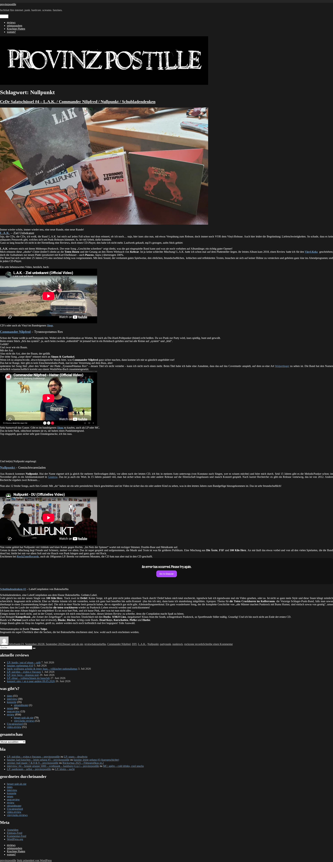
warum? (11, 31)
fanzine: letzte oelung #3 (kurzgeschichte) (96, 759)
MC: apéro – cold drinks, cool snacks (123, 766)
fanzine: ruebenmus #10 (20, 665)
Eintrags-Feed (14, 832)
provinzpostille (8, 4)
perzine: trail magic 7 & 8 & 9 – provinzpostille (32, 762)
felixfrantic (15, 644)
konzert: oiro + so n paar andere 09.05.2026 (31, 681)
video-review (14, 727)
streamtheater (21, 705)
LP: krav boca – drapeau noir (23, 674)
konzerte (11, 702)
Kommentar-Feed (16, 836)
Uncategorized (15, 723)
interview (12, 698)
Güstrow (52, 476)
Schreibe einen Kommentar (218, 644)
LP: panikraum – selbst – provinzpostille (29, 769)
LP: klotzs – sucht (65, 769)
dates (9, 695)
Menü (4, 16)
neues (10, 708)
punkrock (177, 644)
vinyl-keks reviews (24, 720)
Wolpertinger (282, 366)
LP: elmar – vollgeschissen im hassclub (28, 678)
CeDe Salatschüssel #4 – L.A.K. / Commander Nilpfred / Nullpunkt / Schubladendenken (77, 101)
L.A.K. (142, 644)
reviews (11, 22)
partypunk (165, 644)
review (88, 644)
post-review (13, 711)
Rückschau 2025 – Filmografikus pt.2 (83, 762)
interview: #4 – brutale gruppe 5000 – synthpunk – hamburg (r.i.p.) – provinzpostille (53, 766)
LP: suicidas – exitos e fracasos (24, 671)
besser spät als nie (73, 644)
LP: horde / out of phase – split (24, 662)
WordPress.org (15, 839)
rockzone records (193, 644)
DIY (134, 644)
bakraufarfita (99, 644)
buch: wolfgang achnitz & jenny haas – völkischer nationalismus (42, 668)
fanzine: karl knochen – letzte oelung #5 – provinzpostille (38, 759)
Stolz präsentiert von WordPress (34, 860)
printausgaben (14, 25)
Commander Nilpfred (119, 644)
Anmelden (12, 829)
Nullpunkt (153, 644)
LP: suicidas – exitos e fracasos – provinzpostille (33, 756)
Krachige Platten (16, 28)
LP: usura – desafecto (75, 756)
